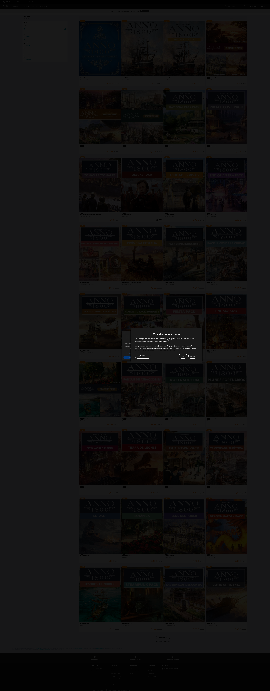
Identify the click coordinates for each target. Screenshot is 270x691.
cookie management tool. (161, 341)
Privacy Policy (165, 339)
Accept (192, 356)
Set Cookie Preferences (143, 356)
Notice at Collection (176, 339)
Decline (183, 356)
